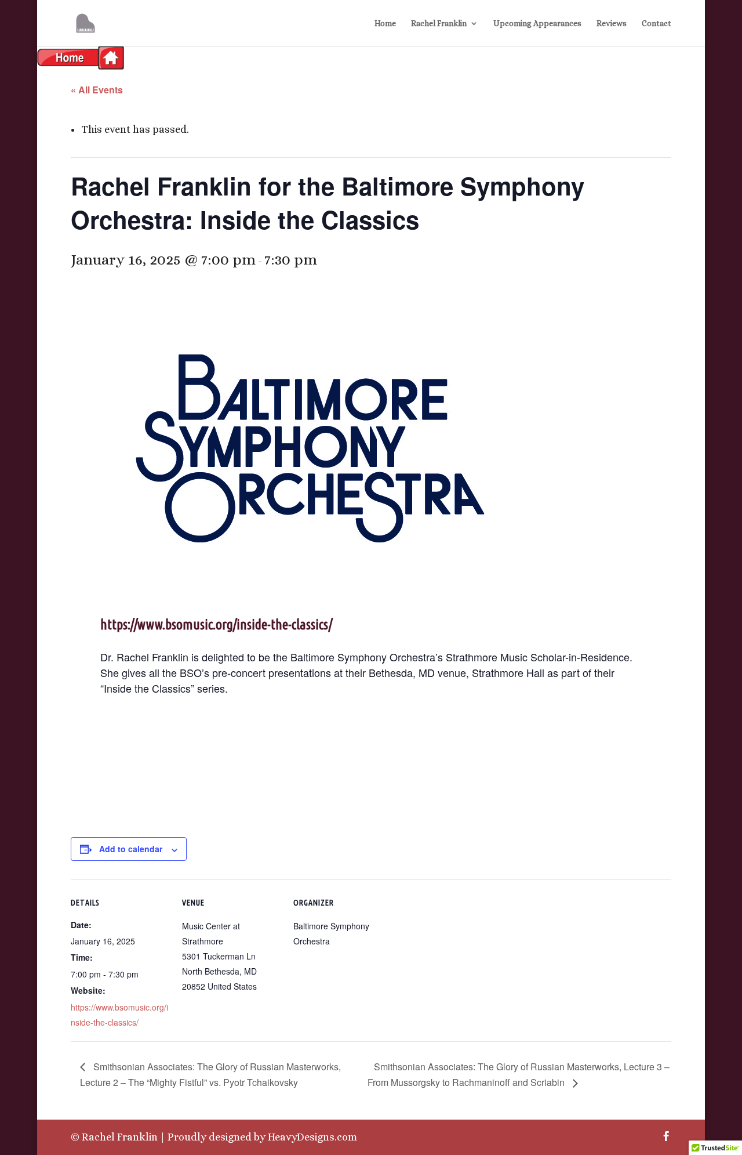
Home (385, 23)
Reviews (611, 23)
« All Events (97, 89)
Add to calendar (130, 849)
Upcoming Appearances (537, 23)
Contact (656, 23)
